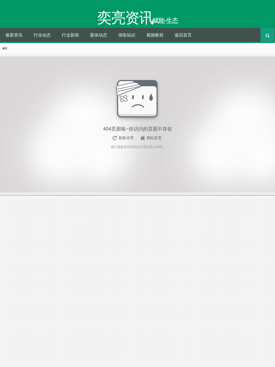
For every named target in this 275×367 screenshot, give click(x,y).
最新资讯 (14, 35)
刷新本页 (126, 137)
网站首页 (154, 137)
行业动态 (42, 35)
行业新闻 (70, 35)
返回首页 (183, 35)
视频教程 (155, 35)
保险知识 (126, 35)
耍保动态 (98, 35)
